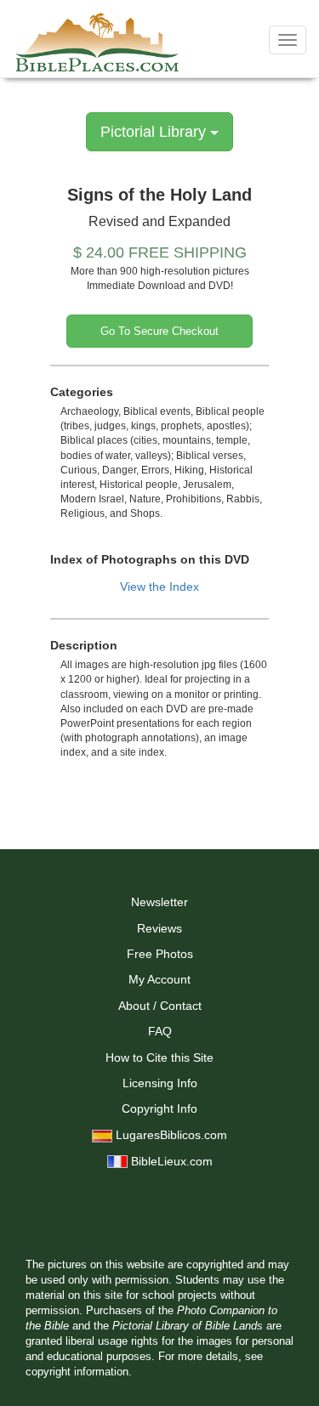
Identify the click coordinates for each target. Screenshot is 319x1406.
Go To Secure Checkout (159, 331)
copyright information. (79, 1372)
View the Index (159, 586)
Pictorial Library (155, 131)
